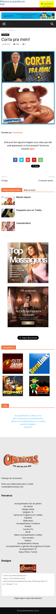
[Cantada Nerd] (8, 226)
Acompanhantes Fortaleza (28, 523)
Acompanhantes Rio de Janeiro (28, 503)
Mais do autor (30, 190)
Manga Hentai (28, 509)
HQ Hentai (28, 506)
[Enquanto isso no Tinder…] (8, 213)
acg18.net (28, 427)
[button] (52, 24)
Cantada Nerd (23, 223)
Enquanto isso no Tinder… (29, 210)
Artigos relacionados (12, 190)
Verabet (28, 526)
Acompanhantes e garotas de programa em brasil (28, 546)
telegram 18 (28, 512)
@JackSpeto (17, 133)
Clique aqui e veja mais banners (28, 598)
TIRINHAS (11, 30)
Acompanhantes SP (28, 549)
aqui (32, 149)
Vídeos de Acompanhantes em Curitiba (28, 421)
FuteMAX (28, 517)
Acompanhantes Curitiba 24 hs (28, 415)
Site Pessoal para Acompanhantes (28, 418)
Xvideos (28, 540)
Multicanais (28, 520)
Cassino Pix (28, 529)
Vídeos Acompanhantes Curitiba (28, 535)
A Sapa (4, 180)
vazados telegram (28, 424)
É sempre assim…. (47, 180)
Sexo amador (28, 537)
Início (3, 30)
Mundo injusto (23, 197)
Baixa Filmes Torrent (28, 552)
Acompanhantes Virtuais (28, 543)
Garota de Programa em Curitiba (28, 515)
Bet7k (28, 532)
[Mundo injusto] (8, 200)
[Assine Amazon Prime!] (28, 15)
